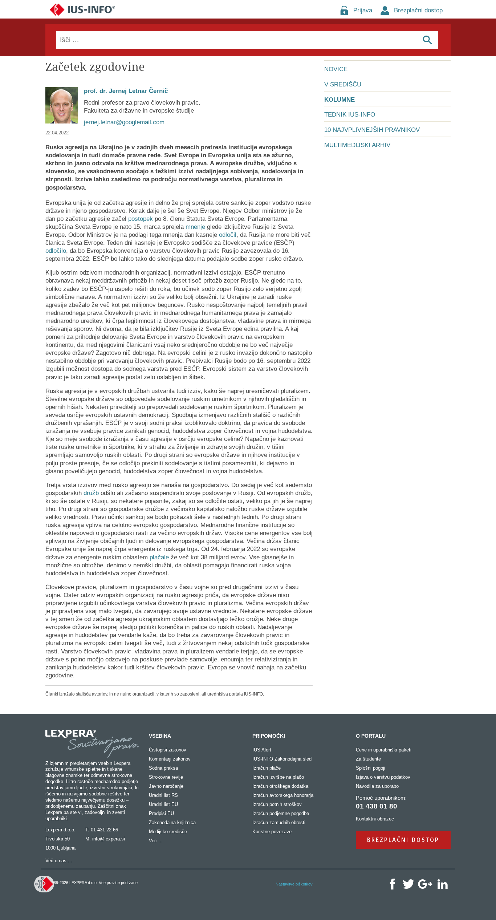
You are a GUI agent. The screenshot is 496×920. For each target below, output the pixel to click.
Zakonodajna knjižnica (172, 822)
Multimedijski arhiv (357, 145)
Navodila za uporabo (377, 786)
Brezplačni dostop (418, 10)
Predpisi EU (161, 813)
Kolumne (339, 99)
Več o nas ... (58, 860)
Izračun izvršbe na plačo (278, 777)
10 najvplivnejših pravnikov (372, 129)
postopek (140, 218)
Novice (335, 69)
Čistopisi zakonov (167, 750)
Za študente (368, 759)
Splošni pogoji (370, 768)
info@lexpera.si (108, 839)
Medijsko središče (168, 831)
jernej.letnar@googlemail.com (124, 122)
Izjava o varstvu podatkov (383, 777)
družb (91, 493)
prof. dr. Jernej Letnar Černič (126, 91)
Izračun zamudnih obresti (278, 822)
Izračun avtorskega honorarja (282, 795)
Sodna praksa (163, 768)
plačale (159, 557)
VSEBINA (160, 736)
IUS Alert (261, 750)
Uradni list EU (163, 804)
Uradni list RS (163, 795)
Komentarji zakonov (170, 759)
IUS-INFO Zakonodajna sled (282, 759)
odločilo (55, 250)
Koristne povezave (272, 831)
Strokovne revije (166, 777)
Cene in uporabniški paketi (383, 750)
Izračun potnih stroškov (277, 804)
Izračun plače (266, 768)
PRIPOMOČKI (268, 736)
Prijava (362, 10)
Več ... (156, 840)
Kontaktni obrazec (375, 819)
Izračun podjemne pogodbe (280, 813)
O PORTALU (371, 736)
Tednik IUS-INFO (349, 114)
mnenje (195, 226)
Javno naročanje (166, 786)
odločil (227, 234)
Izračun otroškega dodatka (280, 786)
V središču (342, 84)
